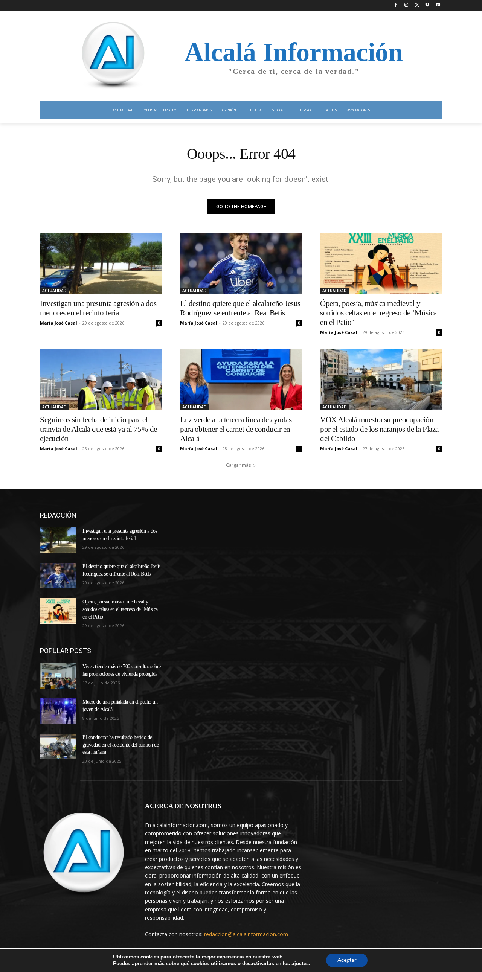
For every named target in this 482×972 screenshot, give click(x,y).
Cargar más (238, 465)
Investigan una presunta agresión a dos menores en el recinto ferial (98, 308)
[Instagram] (406, 5)
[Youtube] (437, 5)
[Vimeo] (427, 5)
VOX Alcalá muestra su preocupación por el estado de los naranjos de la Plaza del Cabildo (379, 429)
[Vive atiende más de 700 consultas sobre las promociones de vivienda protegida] (58, 676)
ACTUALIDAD (54, 290)
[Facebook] (396, 5)
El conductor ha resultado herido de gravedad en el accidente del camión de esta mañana (120, 744)
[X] (417, 5)
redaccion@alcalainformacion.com (246, 934)
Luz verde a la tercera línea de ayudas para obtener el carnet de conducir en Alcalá (235, 429)
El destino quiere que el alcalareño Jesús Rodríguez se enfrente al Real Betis (240, 308)
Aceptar (346, 960)
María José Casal (58, 323)
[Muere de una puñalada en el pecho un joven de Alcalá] (58, 711)
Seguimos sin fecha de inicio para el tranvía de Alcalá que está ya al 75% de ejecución (98, 429)
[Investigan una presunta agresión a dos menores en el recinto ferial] (101, 263)
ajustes (300, 963)
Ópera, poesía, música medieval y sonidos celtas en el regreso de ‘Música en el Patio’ (378, 313)
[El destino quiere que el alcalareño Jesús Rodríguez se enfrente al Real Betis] (241, 263)
